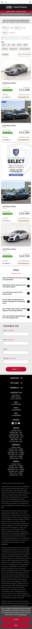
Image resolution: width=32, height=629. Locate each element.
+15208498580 (16, 404)
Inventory (14, 378)
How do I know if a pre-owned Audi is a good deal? (14, 278)
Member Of (14, 388)
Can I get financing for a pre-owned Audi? (12, 293)
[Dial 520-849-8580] (6, 2)
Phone (5, 349)
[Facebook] (12, 423)
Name (8, 330)
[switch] (30, 2)
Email (8, 340)
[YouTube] (19, 423)
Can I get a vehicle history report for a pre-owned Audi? (14, 317)
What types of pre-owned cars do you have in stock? (14, 286)
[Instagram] (16, 423)
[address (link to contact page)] (2, 2)
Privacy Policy (22, 614)
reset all (12, 32)
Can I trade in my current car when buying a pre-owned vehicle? (14, 309)
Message (9, 358)
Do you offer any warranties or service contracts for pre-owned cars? (13, 301)
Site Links (14, 383)
